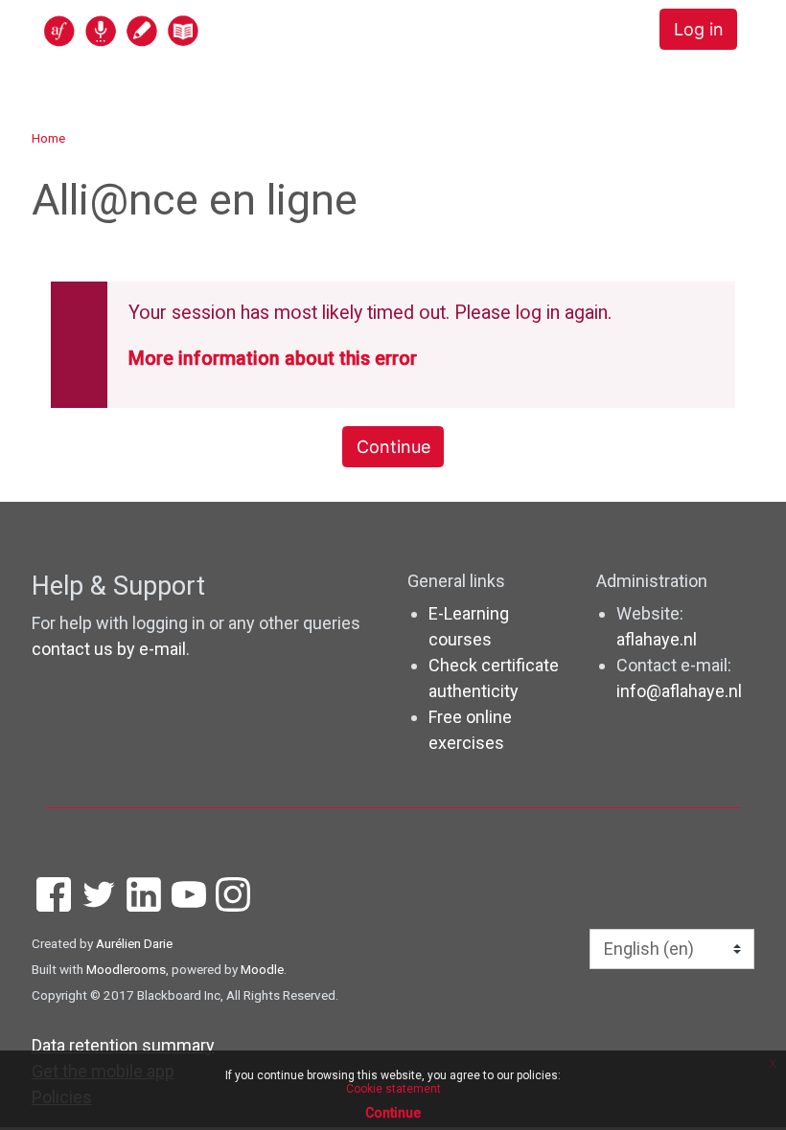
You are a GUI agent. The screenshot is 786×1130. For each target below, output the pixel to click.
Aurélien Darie (134, 943)
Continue (393, 447)
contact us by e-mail (109, 649)
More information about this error (272, 359)
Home (48, 138)
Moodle (262, 969)
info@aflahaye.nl (679, 691)
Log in (699, 29)
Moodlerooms (126, 969)
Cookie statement (393, 1089)
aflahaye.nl (656, 639)
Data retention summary (123, 1045)
